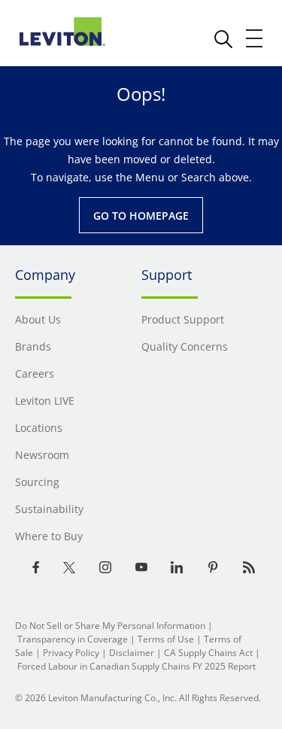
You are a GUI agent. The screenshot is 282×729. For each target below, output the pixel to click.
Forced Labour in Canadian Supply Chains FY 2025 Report (136, 666)
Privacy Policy (71, 652)
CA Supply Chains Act (208, 652)
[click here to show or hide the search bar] (223, 39)
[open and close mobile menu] (255, 38)
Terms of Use (166, 639)
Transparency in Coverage (72, 639)
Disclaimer (131, 652)
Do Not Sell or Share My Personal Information (110, 625)
